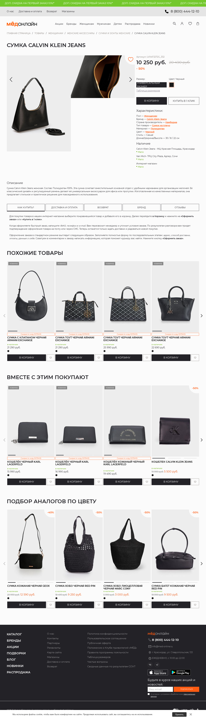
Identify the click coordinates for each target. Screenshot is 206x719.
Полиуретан (158, 128)
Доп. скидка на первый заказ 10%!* (75, 3)
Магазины (68, 11)
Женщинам (55, 33)
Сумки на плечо (161, 125)
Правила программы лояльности (107, 652)
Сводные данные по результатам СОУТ (111, 666)
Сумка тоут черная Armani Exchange (74, 339)
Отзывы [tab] (180, 207)
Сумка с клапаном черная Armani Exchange (26, 339)
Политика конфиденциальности (107, 633)
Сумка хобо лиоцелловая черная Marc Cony (123, 587)
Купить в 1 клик (184, 101)
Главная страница (18, 33)
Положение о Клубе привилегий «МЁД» (112, 647)
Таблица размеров (148, 90)
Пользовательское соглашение (106, 638)
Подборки (16, 653)
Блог (11, 659)
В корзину (151, 100)
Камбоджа (171, 122)
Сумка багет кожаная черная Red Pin (173, 587)
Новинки (15, 666)
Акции (13, 647)
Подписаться (186, 689)
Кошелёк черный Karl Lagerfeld (24, 463)
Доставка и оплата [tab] (64, 207)
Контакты (53, 638)
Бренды (14, 640)
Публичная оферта (99, 643)
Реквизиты (53, 647)
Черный (149, 131)
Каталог (14, 634)
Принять (179, 714)
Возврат (52, 11)
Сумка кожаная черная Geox (28, 585)
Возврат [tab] (103, 207)
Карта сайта (54, 652)
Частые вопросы (97, 661)
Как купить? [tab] (25, 207)
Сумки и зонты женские (114, 33)
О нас (10, 11)
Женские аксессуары (81, 33)
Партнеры (53, 643)
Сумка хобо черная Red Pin (75, 585)
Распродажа (18, 672)
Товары (39, 33)
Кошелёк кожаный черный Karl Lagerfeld (123, 463)
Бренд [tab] (141, 207)
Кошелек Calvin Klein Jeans (172, 461)
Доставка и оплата (30, 11)
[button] (202, 315)
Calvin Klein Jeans (157, 119)
